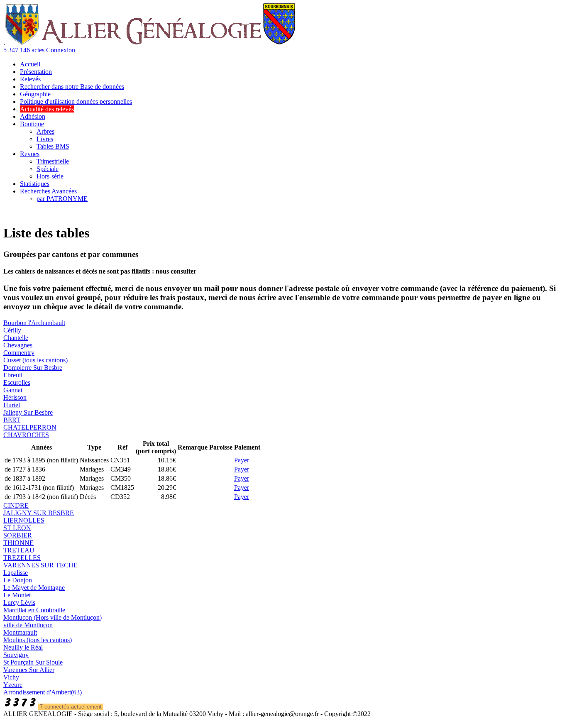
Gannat (12, 389)
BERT (11, 419)
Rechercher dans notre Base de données (72, 86)
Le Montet (17, 595)
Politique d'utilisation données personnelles (76, 101)
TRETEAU (18, 550)
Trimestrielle (53, 161)
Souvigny (16, 654)
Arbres (45, 131)
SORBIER (17, 535)
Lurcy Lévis (19, 602)
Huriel (11, 404)
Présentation (36, 71)
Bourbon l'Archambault (34, 322)
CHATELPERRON (29, 427)
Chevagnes (17, 345)
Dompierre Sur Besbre (32, 367)
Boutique (32, 123)
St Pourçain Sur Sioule (33, 662)
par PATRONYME (62, 198)
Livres (45, 138)
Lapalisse (15, 572)
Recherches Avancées (48, 191)
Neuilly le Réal (23, 647)
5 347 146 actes (23, 50)
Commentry (18, 352)
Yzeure (12, 684)
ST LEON (17, 527)
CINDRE (16, 505)
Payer (241, 460)
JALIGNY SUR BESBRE (38, 512)
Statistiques (34, 183)
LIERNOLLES (23, 520)
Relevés (30, 79)
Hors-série (50, 176)
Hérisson (15, 397)
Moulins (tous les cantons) (37, 639)
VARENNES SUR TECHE (40, 565)
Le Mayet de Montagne (34, 587)
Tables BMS (53, 146)
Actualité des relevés (47, 108)
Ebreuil (12, 375)
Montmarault (20, 632)
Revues (29, 153)
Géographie (35, 94)
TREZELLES (22, 557)
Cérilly (12, 330)
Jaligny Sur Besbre (28, 412)
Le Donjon (17, 580)
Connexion (60, 50)
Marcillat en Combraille (34, 609)
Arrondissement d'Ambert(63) (42, 692)
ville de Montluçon (28, 624)
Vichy (11, 677)
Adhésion (32, 116)
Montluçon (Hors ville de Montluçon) (52, 617)
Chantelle (15, 337)
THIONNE (18, 542)
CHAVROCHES (26, 434)
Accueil (30, 64)
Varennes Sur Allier (28, 669)
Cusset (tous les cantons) (35, 360)
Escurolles (16, 382)
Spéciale (48, 168)
